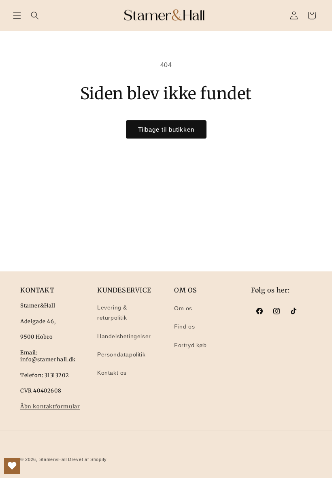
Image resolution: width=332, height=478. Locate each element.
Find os (184, 326)
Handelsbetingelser (124, 336)
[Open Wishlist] (12, 466)
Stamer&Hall (53, 459)
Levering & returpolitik (112, 312)
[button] (17, 15)
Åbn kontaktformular (50, 406)
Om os (183, 308)
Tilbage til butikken (166, 129)
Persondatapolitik (121, 354)
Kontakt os (112, 372)
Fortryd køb (190, 345)
